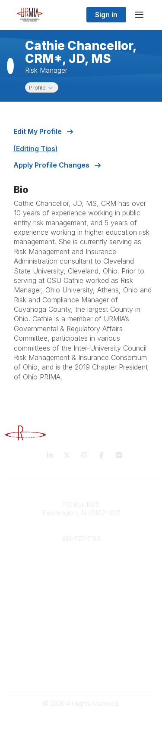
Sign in (106, 14)
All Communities (81, 623)
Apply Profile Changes (52, 165)
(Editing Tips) (35, 148)
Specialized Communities (81, 639)
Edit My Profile (38, 131)
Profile (43, 87)
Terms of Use (81, 674)
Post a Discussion (81, 631)
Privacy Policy (81, 666)
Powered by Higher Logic (81, 718)
